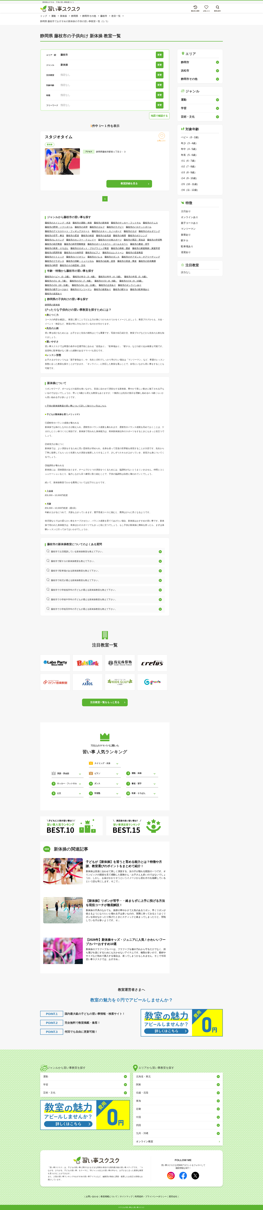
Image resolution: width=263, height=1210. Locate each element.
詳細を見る (129, 183)
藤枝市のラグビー (115, 227)
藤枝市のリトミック (54, 257)
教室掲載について (109, 1196)
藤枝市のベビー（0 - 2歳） (58, 276)
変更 (160, 55)
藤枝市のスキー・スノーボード (107, 231)
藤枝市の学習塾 (154, 240)
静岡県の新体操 (52, 305)
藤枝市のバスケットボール (138, 227)
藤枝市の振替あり (102, 289)
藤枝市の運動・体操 (82, 223)
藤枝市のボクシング (137, 235)
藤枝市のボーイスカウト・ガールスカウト (108, 244)
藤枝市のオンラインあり (129, 285)
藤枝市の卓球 (81, 227)
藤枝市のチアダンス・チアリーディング (141, 257)
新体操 (49, 144)
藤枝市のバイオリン (75, 257)
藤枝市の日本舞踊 (147, 261)
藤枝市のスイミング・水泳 (57, 223)
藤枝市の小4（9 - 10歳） (131, 281)
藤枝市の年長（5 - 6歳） (136, 276)
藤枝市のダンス (112, 257)
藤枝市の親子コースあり (56, 289)
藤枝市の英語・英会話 (134, 240)
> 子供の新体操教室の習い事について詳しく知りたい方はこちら (75, 406)
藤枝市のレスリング (54, 240)
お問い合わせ (92, 1196)
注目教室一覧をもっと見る (104, 702)
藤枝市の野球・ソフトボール (59, 227)
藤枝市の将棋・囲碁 (120, 248)
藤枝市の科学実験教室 (74, 244)
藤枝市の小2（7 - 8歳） (81, 281)
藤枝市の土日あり (107, 285)
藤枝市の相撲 (119, 235)
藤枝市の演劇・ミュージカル (80, 261)
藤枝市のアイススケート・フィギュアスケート (67, 231)
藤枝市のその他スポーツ (110, 240)
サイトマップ (126, 1196)
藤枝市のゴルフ (97, 227)
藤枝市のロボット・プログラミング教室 (89, 248)
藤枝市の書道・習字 (139, 244)
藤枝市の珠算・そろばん (56, 248)
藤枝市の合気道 (103, 235)
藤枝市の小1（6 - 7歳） (56, 281)
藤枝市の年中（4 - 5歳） (110, 276)
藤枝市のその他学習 (73, 252)
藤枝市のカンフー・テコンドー (81, 240)
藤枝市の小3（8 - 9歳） (106, 281)
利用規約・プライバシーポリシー (151, 1196)
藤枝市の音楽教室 (134, 252)
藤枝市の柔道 (72, 235)
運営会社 (173, 1196)
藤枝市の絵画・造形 (105, 261)
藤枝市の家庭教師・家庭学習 (146, 248)
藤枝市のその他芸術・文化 (72, 265)
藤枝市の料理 (51, 265)
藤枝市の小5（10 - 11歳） (57, 285)
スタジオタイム (59, 137)
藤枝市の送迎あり (53, 293)
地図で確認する (159, 115)
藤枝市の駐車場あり (139, 289)
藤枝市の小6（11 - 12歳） (84, 285)
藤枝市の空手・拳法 (54, 235)
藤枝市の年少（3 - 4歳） (84, 276)
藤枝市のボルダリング (149, 231)
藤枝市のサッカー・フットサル (126, 223)
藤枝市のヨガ (130, 231)
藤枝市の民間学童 (53, 252)
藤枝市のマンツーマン (81, 289)
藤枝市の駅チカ (120, 289)
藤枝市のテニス (150, 223)
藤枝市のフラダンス (54, 261)
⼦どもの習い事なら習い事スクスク (132, 1207)
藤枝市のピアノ (92, 252)
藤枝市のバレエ (95, 257)
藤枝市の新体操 (101, 223)
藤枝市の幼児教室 (53, 244)
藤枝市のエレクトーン (113, 252)
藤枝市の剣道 (87, 235)
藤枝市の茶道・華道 (127, 261)
